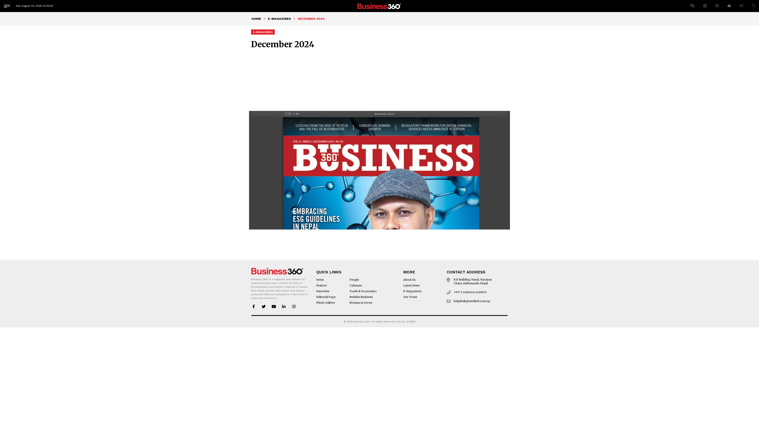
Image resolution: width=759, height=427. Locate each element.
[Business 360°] (379, 6)
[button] (692, 6)
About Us (409, 280)
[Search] (753, 6)
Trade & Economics (363, 291)
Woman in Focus (360, 302)
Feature (321, 285)
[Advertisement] (379, 79)
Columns (355, 285)
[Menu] (7, 6)
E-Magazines (279, 19)
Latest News (411, 285)
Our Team (410, 297)
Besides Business (361, 297)
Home (256, 19)
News (320, 280)
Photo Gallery (325, 302)
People (354, 280)
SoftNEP (410, 321)
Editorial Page (326, 297)
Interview (322, 291)
